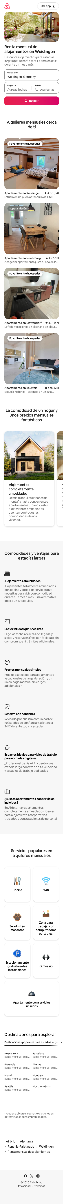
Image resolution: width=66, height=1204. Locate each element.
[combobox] (31, 77)
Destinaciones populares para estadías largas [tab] (31, 1042)
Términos (39, 1186)
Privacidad (24, 1186)
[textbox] (18, 89)
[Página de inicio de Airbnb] (7, 6)
